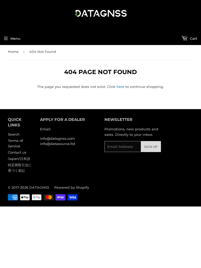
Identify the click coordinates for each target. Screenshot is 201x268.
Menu (15, 38)
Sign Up (151, 147)
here (120, 87)
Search (14, 134)
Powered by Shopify (71, 187)
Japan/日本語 (19, 159)
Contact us (17, 152)
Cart (193, 38)
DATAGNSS (39, 187)
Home (13, 51)
